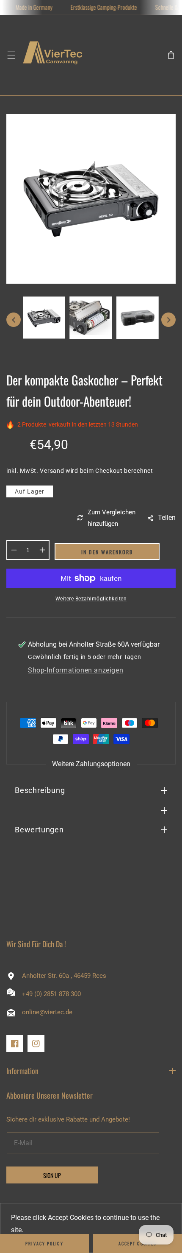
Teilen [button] (167, 517)
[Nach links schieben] (13, 320)
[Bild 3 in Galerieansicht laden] (137, 317)
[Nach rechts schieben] (168, 320)
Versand (52, 470)
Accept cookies (138, 1243)
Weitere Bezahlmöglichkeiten (91, 599)
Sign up (52, 1175)
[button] (11, 55)
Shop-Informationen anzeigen (75, 670)
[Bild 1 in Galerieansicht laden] (44, 317)
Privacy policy (44, 1243)
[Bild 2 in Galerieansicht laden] (90, 317)
